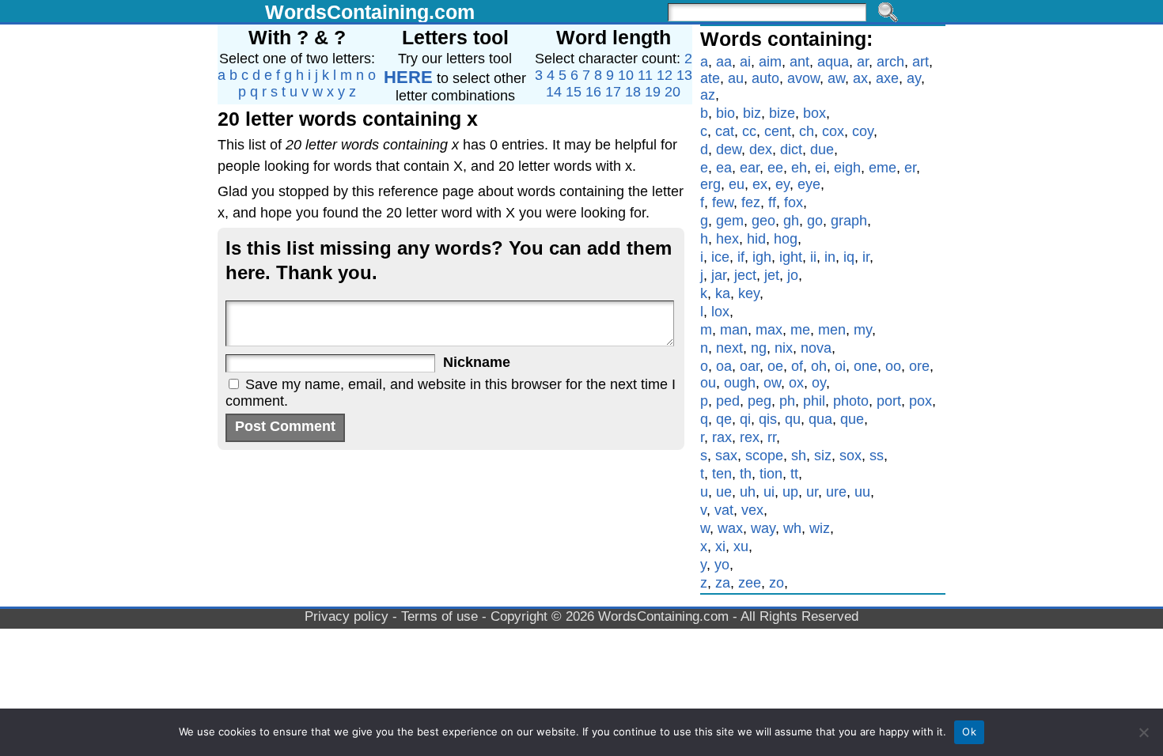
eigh (847, 168)
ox (796, 383)
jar (718, 275)
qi (745, 419)
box (814, 113)
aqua (833, 62)
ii (813, 257)
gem (730, 221)
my (863, 330)
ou (708, 383)
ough (740, 383)
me (800, 330)
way (763, 528)
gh (791, 221)
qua (820, 419)
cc (749, 131)
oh (819, 366)
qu (793, 419)
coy (862, 131)
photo (851, 401)
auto (765, 78)
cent (777, 131)
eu (736, 184)
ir (865, 257)
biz (752, 113)
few (722, 202)
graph (849, 221)
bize (782, 113)
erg (710, 184)
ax (860, 78)
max (769, 330)
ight (790, 257)
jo (792, 275)
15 (574, 92)
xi (720, 546)
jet (771, 275)
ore (919, 366)
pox (920, 401)
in (829, 257)
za (722, 583)
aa (724, 62)
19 (653, 92)
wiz (819, 528)
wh (792, 528)
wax (730, 528)
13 (684, 75)
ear (750, 168)
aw (836, 78)
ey (782, 184)
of (797, 366)
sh (798, 455)
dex (760, 149)
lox (720, 311)
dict (791, 149)
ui (769, 492)
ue (724, 492)
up (790, 492)
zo (776, 583)
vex (752, 510)
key (749, 293)
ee (775, 168)
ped (728, 401)
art (920, 62)
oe (775, 366)
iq (848, 257)
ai (745, 62)
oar (750, 366)
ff (772, 202)
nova (816, 348)
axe (887, 78)
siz (823, 455)
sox (850, 455)
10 (626, 75)
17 (613, 92)
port (889, 401)
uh (748, 492)
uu (862, 492)
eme (882, 168)
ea (724, 168)
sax (726, 455)
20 (672, 92)
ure (836, 492)
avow (803, 78)
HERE (408, 77)
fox (793, 202)
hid (756, 239)
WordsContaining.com (370, 12)
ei (820, 168)
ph (787, 401)
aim (770, 62)
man (734, 330)
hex (727, 239)
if (740, 257)
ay (914, 78)
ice (720, 257)
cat (724, 131)
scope (764, 455)
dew (728, 149)
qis (768, 419)
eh (799, 168)
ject (745, 275)
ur (812, 492)
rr (771, 437)
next (729, 348)
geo (763, 221)
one (865, 366)
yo (721, 565)
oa (724, 366)
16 (593, 92)
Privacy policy (346, 616)
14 (554, 92)
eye (808, 184)
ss (876, 455)
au (736, 78)
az (707, 95)
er (910, 168)
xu (740, 546)
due (822, 149)
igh (761, 257)
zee (749, 583)
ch (806, 131)
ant (799, 62)
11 (645, 75)
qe (724, 419)
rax (722, 437)
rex (750, 437)
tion (771, 474)
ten (722, 474)
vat (723, 510)
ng (759, 348)
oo (893, 366)
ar (863, 62)
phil (814, 401)
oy (819, 383)
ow (772, 383)
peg (759, 401)
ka (722, 293)
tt (794, 474)
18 (633, 92)
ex (759, 184)
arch (890, 62)
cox (833, 131)
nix (784, 348)
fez (750, 202)
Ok (969, 731)
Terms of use (439, 616)
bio (725, 113)
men (832, 330)
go (815, 221)
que (852, 419)
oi (840, 366)
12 (664, 75)
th (746, 474)
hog (785, 239)
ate (710, 78)
